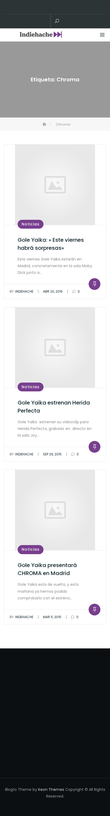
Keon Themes (51, 789)
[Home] (45, 124)
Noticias (31, 224)
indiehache (21, 291)
